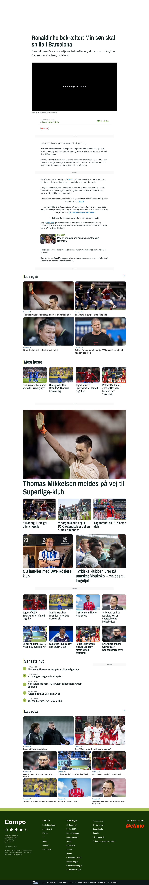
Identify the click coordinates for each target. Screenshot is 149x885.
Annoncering (98, 821)
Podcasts (45, 845)
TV (43, 837)
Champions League (73, 858)
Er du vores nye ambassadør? (104, 841)
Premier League (72, 833)
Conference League (74, 866)
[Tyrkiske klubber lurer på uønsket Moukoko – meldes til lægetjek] (101, 551)
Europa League (72, 862)
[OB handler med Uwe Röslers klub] (48, 551)
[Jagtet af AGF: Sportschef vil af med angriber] (88, 375)
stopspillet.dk (82, 882)
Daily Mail (50, 222)
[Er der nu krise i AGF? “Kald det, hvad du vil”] (35, 634)
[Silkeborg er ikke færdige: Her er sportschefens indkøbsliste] (114, 602)
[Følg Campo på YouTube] (21, 829)
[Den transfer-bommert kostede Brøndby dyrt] (35, 375)
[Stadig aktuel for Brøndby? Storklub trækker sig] (61, 375)
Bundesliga (70, 845)
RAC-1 (71, 179)
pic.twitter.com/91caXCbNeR (81, 212)
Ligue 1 (69, 853)
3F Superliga (71, 825)
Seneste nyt (47, 829)
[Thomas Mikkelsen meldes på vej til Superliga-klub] (74, 444)
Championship (72, 837)
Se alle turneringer (73, 870)
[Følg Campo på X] (26, 829)
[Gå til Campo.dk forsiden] (15, 825)
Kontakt (96, 833)
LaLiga (45, 129)
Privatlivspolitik (98, 837)
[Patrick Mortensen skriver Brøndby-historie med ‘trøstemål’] (114, 375)
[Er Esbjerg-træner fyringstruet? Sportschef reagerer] (114, 634)
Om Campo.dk (98, 825)
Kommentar (47, 849)
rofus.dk (102, 882)
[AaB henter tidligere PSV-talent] (88, 602)
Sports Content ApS (11, 837)
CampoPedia (98, 829)
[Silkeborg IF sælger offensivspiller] (39, 509)
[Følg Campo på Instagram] (6, 829)
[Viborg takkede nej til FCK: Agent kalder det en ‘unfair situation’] (74, 509)
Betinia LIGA (71, 829)
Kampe (45, 833)
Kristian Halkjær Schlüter (50, 122)
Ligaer (44, 841)
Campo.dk (8, 835)
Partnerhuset (16, 852)
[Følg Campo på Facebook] (11, 829)
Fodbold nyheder (49, 825)
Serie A (69, 849)
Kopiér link (104, 121)
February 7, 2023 (92, 218)
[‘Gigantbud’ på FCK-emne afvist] (109, 509)
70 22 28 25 (71, 882)
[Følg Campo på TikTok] (16, 829)
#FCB (81, 201)
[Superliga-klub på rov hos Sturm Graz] (61, 634)
